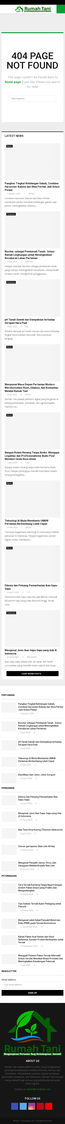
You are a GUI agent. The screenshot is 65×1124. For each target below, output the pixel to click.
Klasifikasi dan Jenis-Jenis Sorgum (36, 774)
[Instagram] (31, 1106)
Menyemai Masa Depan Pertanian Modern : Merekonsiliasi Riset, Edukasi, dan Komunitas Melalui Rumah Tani (31, 388)
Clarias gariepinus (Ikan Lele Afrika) (36, 846)
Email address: (9, 979)
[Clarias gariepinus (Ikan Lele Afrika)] (9, 850)
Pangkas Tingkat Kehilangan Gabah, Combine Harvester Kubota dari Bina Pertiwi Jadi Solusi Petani (32, 187)
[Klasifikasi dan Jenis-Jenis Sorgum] (9, 778)
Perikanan (11, 613)
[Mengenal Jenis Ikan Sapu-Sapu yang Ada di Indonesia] (32, 628)
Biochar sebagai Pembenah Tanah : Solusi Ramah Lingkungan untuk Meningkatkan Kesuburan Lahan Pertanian (29, 255)
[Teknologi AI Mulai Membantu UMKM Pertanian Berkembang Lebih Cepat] (32, 499)
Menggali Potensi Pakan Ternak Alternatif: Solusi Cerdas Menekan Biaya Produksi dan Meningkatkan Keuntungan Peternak (40, 958)
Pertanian (11, 214)
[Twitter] (23, 1106)
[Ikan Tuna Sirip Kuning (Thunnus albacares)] (9, 833)
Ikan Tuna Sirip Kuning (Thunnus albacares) (40, 829)
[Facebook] (14, 1106)
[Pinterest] (40, 1106)
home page (13, 82)
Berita (9, 146)
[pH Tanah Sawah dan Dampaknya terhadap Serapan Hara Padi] (32, 298)
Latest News (14, 135)
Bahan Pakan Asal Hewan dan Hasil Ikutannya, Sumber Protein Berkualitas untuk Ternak (40, 939)
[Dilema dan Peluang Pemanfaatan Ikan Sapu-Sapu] (32, 563)
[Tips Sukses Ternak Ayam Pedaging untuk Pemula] (9, 907)
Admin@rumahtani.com (39, 1089)
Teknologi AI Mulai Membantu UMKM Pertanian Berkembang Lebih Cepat (26, 522)
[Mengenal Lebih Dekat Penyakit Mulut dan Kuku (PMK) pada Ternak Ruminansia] (9, 924)
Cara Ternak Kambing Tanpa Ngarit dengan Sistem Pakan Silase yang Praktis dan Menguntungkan (40, 888)
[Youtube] (48, 1106)
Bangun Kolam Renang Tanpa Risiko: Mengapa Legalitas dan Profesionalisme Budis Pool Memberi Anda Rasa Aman (32, 456)
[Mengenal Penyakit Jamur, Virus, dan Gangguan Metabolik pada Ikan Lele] (9, 866)
